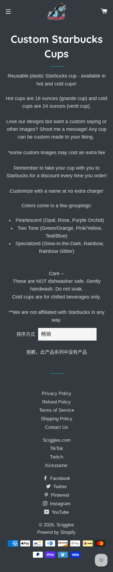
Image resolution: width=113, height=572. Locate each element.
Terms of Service (56, 410)
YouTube (59, 512)
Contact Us (56, 427)
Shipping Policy (56, 418)
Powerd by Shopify (56, 532)
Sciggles (65, 524)
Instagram (59, 503)
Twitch (56, 457)
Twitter (59, 486)
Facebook (59, 478)
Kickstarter (56, 465)
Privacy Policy (56, 393)
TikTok (56, 448)
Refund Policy (56, 402)
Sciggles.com (56, 440)
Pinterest (59, 495)
